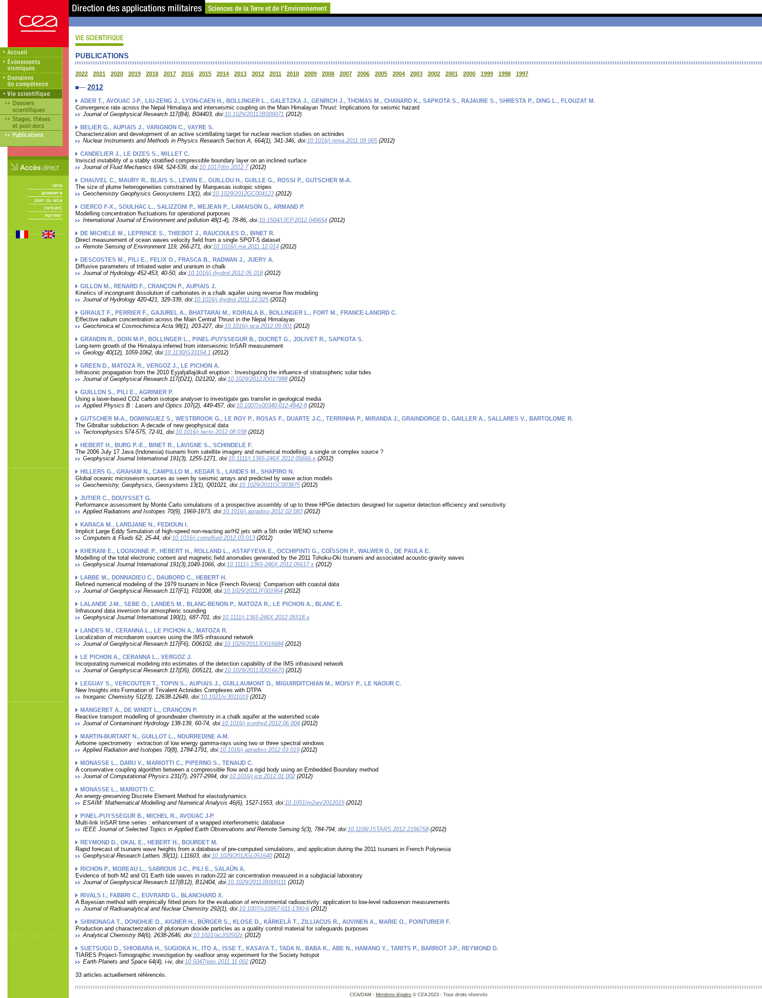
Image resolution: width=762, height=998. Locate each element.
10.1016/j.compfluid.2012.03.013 (213, 538)
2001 (451, 74)
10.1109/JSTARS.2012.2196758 (388, 829)
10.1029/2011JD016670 (254, 670)
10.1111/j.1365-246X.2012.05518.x (266, 617)
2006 (363, 74)
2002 (434, 74)
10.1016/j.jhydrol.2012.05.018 (225, 273)
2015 (205, 74)
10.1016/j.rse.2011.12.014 (246, 246)
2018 (152, 74)
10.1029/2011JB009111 (257, 882)
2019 (134, 74)
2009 (310, 74)
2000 (469, 74)
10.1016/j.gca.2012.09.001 (258, 326)
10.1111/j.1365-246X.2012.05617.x (270, 564)
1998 (504, 74)
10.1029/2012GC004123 (243, 193)
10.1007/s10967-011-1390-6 (274, 908)
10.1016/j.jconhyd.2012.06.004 (261, 723)
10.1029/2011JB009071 (254, 114)
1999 (487, 74)
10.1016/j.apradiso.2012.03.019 (259, 749)
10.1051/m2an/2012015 (314, 802)
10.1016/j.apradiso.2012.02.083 (263, 511)
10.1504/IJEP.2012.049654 (293, 220)
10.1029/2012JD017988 (258, 379)
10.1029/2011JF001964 (253, 591)
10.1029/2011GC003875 (269, 485)
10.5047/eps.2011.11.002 (216, 961)
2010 (293, 74)
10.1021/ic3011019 (224, 696)
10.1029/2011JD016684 (254, 643)
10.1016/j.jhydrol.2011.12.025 (231, 299)
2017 (170, 74)
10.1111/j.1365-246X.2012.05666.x (272, 458)
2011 (275, 74)
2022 (81, 74)
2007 (346, 74)
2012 (258, 74)
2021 (99, 74)
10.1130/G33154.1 (187, 352)
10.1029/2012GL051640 (242, 855)
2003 (416, 74)
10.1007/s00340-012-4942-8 (271, 405)
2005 (381, 74)
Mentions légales (393, 994)
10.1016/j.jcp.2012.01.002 (262, 776)
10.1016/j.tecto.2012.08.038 (211, 432)
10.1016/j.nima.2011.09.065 (342, 140)
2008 (328, 74)
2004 (398, 74)
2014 (223, 74)
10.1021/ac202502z (218, 935)
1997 (522, 74)
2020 (117, 74)
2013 (240, 74)
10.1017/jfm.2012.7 (223, 167)
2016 (187, 74)
